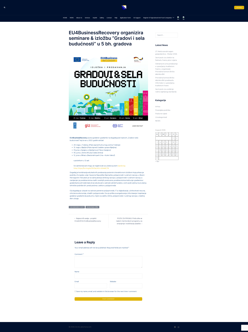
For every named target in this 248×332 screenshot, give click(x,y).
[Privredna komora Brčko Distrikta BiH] (124, 7)
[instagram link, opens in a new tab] (178, 327)
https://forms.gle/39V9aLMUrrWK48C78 (93, 168)
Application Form (125, 18)
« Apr (157, 161)
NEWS (72, 18)
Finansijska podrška (162, 110)
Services (87, 18)
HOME (65, 18)
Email (77, 281)
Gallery (102, 18)
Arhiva (157, 107)
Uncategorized (161, 117)
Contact (109, 18)
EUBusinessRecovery (77, 207)
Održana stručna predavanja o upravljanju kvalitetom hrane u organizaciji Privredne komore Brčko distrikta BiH (166, 69)
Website (113, 281)
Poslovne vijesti (161, 114)
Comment (79, 254)
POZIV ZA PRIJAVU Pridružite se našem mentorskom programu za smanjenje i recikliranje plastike (129, 221)
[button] (4, 7)
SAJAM (95, 18)
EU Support (137, 18)
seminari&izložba (92, 207)
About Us (79, 18)
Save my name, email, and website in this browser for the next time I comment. (106, 291)
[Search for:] (166, 35)
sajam (239, 7)
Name (77, 272)
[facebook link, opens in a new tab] (175, 327)
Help (116, 18)
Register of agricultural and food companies (157, 18)
